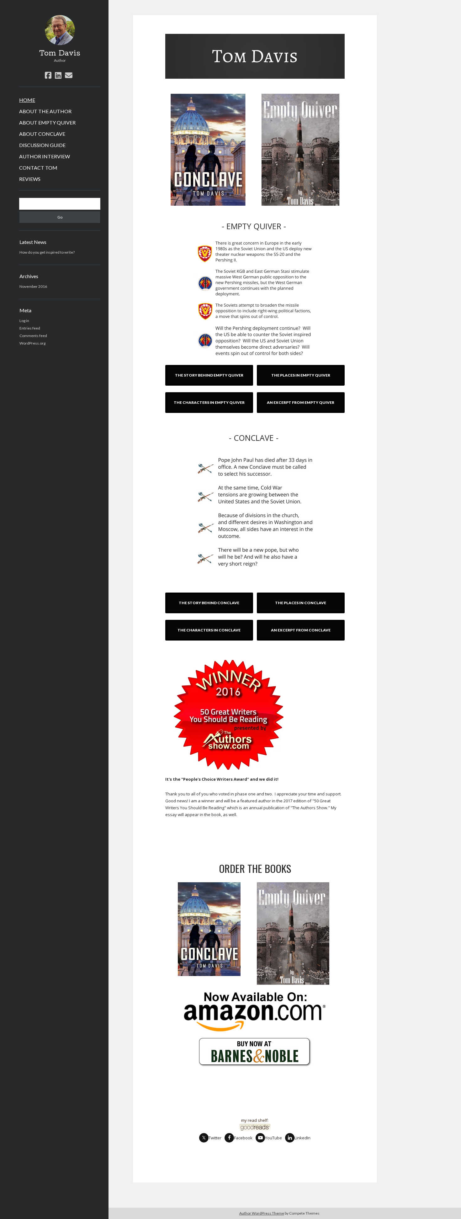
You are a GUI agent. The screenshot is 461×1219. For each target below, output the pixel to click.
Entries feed (29, 328)
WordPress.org (32, 343)
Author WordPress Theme (261, 1213)
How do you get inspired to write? (47, 252)
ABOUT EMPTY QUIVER (47, 122)
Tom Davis (59, 53)
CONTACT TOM (38, 168)
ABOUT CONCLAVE (42, 134)
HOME (27, 100)
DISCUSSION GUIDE (42, 145)
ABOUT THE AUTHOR (45, 111)
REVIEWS (29, 179)
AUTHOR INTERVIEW (44, 156)
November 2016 (33, 286)
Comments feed (33, 335)
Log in (24, 320)
